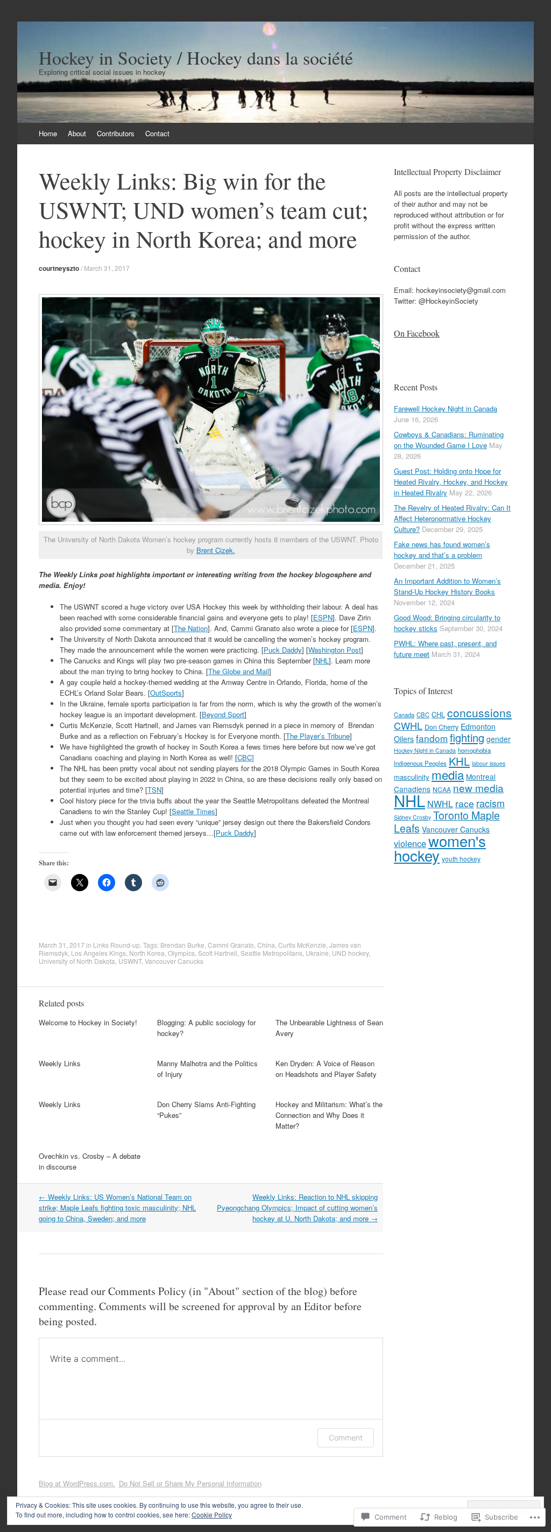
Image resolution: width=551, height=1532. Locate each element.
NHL (322, 660)
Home (48, 133)
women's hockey (440, 848)
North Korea (147, 952)
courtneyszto (59, 268)
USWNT (130, 961)
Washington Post (334, 650)
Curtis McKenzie (302, 944)
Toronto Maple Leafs (447, 822)
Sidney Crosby (412, 817)
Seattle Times (193, 811)
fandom (432, 738)
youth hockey (461, 858)
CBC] (245, 757)
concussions (479, 712)
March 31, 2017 (107, 267)
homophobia (474, 750)
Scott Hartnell (217, 952)
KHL (459, 761)
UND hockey (350, 952)
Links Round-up (116, 944)
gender (498, 738)
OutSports (166, 693)
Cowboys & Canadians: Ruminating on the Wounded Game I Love (449, 439)
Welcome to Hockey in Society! (88, 1022)
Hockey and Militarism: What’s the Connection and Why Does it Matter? (329, 1115)
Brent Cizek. (215, 550)
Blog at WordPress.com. (77, 1483)
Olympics (181, 952)
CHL (438, 714)
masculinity (411, 777)
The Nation (191, 628)
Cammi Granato (231, 944)
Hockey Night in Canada (425, 750)
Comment (346, 1437)
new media (478, 787)
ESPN (323, 617)
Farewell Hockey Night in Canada (445, 408)
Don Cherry (441, 727)
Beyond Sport (223, 714)
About (77, 133)
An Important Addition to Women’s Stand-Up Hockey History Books (447, 586)
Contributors (116, 133)
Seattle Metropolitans (271, 952)
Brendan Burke (182, 944)
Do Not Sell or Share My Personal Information (190, 1483)
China (266, 944)
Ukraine (317, 952)
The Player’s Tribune (318, 736)
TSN (154, 790)
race (464, 803)
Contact (157, 133)
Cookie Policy (212, 1514)
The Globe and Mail (238, 671)
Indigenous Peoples (420, 763)
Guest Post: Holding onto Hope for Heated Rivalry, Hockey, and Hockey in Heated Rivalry (451, 482)
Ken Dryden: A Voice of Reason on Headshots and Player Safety (326, 1068)
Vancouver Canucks (174, 961)
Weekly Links (60, 1063)
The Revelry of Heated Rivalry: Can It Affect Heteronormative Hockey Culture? (452, 518)
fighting (467, 737)
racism (490, 803)
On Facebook (417, 333)
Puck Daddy (283, 650)
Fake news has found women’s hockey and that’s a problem (442, 549)
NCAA (442, 789)
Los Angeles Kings (98, 952)
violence (410, 843)
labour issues (488, 763)
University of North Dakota (77, 961)
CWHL (408, 725)
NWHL (440, 804)
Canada (404, 714)
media (448, 774)
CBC (422, 714)
